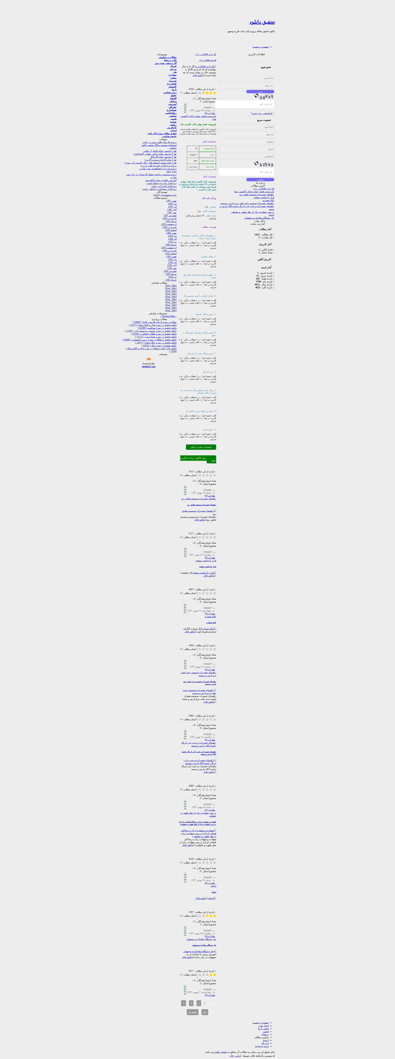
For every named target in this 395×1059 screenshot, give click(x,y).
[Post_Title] (171, 285)
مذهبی (173, 77)
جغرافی (172, 107)
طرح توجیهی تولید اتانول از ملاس (160, 151)
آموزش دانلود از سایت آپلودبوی (161, 180)
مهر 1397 (172, 212)
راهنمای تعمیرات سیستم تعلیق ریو (256, 194)
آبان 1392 (172, 265)
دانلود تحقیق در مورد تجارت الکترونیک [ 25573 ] (153, 325)
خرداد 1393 (171, 244)
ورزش (173, 69)
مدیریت (173, 80)
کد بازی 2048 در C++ (263, 188)
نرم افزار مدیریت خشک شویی (161, 183)
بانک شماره (268, 200)
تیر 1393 (172, 241)
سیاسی (173, 116)
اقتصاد (173, 98)
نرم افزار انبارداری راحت (164, 186)
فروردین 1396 (169, 218)
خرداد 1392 (171, 280)
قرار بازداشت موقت (263, 197)
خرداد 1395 (171, 221)
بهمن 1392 (171, 256)
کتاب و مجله (170, 60)
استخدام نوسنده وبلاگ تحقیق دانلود (159, 145)
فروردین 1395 (169, 227)
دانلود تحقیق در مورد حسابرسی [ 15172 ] (156, 336)
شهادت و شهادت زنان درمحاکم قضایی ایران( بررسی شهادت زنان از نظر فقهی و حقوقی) (197, 823)
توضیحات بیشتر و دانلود (201, 447)
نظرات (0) (210, 113)
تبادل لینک (171, 171)
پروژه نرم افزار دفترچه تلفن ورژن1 (158, 165)
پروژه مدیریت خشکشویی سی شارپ (158, 168)
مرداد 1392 (171, 274)
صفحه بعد (193, 1012)
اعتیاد (271, 215)
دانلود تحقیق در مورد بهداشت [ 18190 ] (157, 328)
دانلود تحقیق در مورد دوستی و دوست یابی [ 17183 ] (151, 331)
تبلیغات (173, 148)
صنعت (173, 121)
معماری (172, 75)
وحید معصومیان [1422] (165, 195)
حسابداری (171, 110)
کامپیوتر (172, 86)
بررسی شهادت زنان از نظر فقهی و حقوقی (252, 212)
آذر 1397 (172, 206)
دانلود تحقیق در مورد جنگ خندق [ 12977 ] (156, 342)
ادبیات (173, 130)
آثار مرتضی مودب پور (166, 63)
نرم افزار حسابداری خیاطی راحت (159, 189)
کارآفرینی (172, 127)
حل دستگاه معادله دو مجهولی (259, 218)
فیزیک (173, 66)
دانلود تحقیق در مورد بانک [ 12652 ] (159, 345)
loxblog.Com (148, 366)
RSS (148, 359)
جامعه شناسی (169, 136)
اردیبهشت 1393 (169, 247)
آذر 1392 (172, 262)
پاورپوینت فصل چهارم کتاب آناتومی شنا (254, 191)
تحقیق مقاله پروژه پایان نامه (162, 133)
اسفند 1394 (171, 230)
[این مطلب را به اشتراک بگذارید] (185, 104)
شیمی (173, 118)
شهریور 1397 (170, 215)
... (183, 1003)
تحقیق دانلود (262, 22)
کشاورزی (172, 83)
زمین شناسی (170, 92)
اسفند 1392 (171, 253)
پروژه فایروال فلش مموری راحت (159, 142)
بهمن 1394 (171, 233)
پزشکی (173, 101)
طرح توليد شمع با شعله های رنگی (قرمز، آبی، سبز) (151, 162)
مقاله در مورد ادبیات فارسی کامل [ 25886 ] (154, 322)
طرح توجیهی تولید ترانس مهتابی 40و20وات (155, 154)
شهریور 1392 (170, 271)
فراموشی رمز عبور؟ (261, 113)
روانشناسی (171, 113)
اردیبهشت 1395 (169, 224)
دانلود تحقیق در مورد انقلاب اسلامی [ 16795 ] (154, 333)
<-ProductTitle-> (168, 316)
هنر (175, 72)
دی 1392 (172, 259)
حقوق (174, 95)
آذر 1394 (172, 239)
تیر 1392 (172, 277)
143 (204, 1012)
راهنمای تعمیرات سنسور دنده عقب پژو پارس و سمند (247, 203)
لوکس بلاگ (235, 1056)
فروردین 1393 (169, 250)
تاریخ (174, 89)
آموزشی (172, 104)
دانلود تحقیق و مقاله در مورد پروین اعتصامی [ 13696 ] (149, 339)
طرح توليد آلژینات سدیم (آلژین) (161, 159)
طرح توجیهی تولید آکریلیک (163, 157)
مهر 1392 (172, 268)
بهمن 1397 (171, 200)
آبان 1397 (172, 209)
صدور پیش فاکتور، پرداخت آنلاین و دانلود (198, 459)
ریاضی (173, 124)
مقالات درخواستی (167, 57)
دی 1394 (172, 236)
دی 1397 (172, 203)
